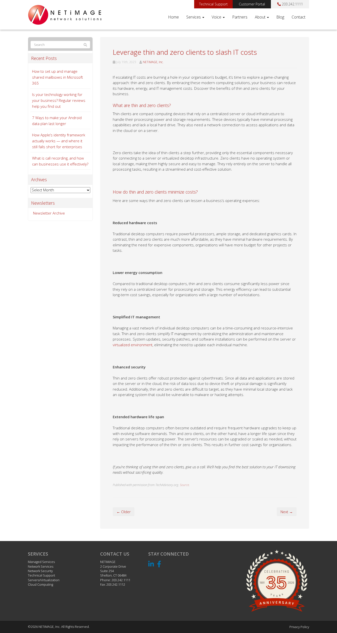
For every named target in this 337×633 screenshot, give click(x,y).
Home (173, 17)
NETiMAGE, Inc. (153, 62)
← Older (123, 511)
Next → (287, 511)
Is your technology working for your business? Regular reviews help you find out (58, 100)
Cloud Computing (40, 584)
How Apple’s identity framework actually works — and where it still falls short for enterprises (58, 140)
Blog (280, 17)
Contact (298, 17)
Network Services (40, 566)
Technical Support (213, 4)
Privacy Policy (299, 627)
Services (194, 17)
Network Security (40, 571)
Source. (185, 485)
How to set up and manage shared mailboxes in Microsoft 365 (57, 77)
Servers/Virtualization (43, 580)
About (260, 17)
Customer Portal (252, 4)
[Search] (85, 45)
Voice (217, 17)
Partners (239, 17)
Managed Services (41, 562)
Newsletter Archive (49, 213)
